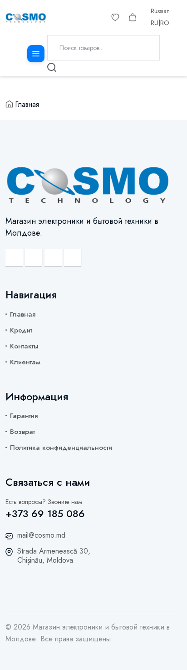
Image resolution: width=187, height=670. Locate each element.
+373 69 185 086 (45, 513)
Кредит (21, 330)
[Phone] (72, 257)
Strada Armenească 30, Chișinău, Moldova (53, 555)
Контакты (24, 346)
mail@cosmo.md (41, 535)
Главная (27, 104)
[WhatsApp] (53, 257)
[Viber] (33, 257)
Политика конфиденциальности (61, 448)
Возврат (22, 432)
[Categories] (35, 53)
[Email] (14, 257)
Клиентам (25, 362)
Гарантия (24, 416)
